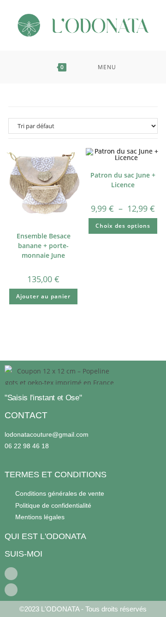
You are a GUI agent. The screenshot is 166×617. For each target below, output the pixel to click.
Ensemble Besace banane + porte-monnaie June (44, 245)
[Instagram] (11, 589)
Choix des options (122, 226)
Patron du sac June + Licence (122, 180)
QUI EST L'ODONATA (45, 536)
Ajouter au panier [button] (43, 296)
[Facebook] (11, 573)
